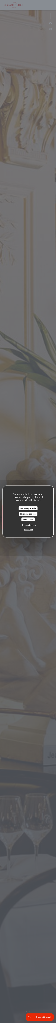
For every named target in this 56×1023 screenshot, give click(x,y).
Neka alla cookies (28, 514)
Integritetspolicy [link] (29, 525)
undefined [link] (28, 529)
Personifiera (28, 519)
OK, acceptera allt (28, 508)
